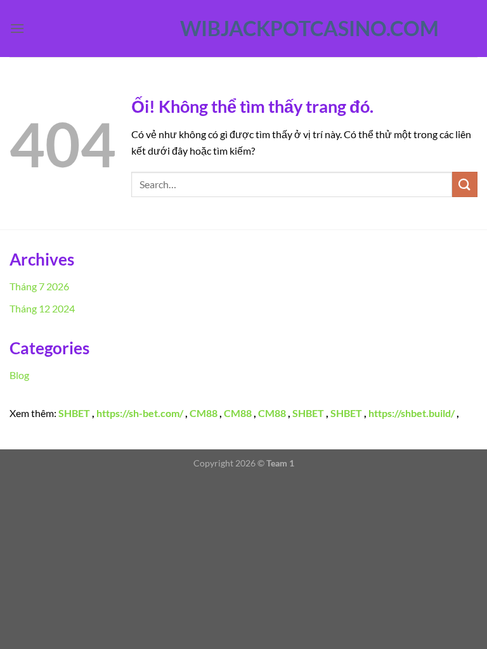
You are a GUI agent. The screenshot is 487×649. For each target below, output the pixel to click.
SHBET (74, 413)
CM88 (204, 413)
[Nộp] (464, 184)
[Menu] (17, 28)
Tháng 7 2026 (39, 286)
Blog (19, 375)
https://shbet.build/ (411, 413)
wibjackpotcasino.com (243, 28)
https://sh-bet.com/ (139, 413)
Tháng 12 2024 (42, 308)
